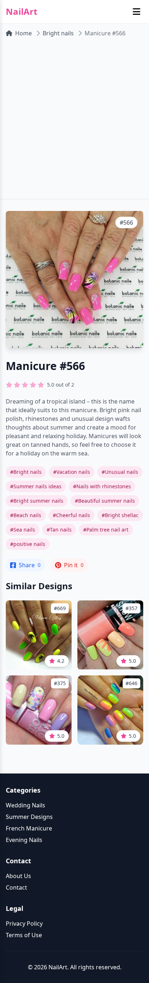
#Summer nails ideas (35, 486)
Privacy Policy (24, 923)
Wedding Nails (25, 805)
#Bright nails (26, 471)
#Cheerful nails (71, 515)
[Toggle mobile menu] (136, 11)
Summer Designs (29, 817)
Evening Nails (24, 840)
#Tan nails (59, 529)
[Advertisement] (74, 121)
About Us (18, 876)
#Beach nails (25, 515)
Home (23, 33)
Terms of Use (24, 935)
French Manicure (29, 828)
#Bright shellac (120, 515)
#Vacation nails (71, 471)
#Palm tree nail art (105, 529)
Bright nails (58, 33)
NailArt (21, 11)
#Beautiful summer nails (105, 500)
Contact (16, 887)
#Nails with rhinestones (102, 486)
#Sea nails (22, 529)
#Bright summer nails (36, 500)
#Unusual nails (120, 471)
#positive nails (27, 544)
